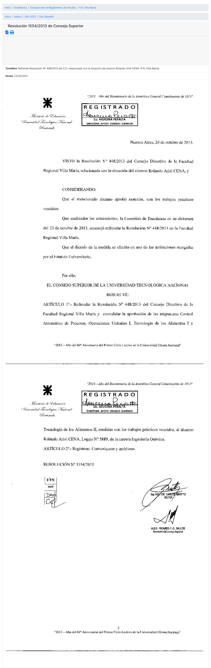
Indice (17, 16)
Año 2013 (30, 16)
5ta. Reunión (46, 16)
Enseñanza (20, 7)
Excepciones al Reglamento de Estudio (53, 7)
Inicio (8, 7)
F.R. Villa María (87, 7)
